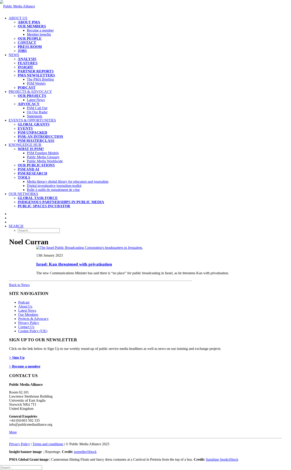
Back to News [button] (19, 285)
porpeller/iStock (85, 452)
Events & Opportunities (32, 120)
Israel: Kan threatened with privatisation (74, 264)
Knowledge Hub (25, 145)
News (14, 55)
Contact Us (26, 327)
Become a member (40, 30)
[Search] (21, 467)
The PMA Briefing (40, 79)
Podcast (23, 302)
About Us (18, 18)
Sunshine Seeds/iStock (222, 459)
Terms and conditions (48, 444)
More (13, 432)
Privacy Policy (28, 323)
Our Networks (23, 194)
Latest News (36, 100)
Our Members (28, 315)
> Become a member (24, 366)
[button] (16, 226)
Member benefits (39, 34)
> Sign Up (17, 357)
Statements (34, 116)
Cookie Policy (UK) (32, 331)
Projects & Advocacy (30, 92)
